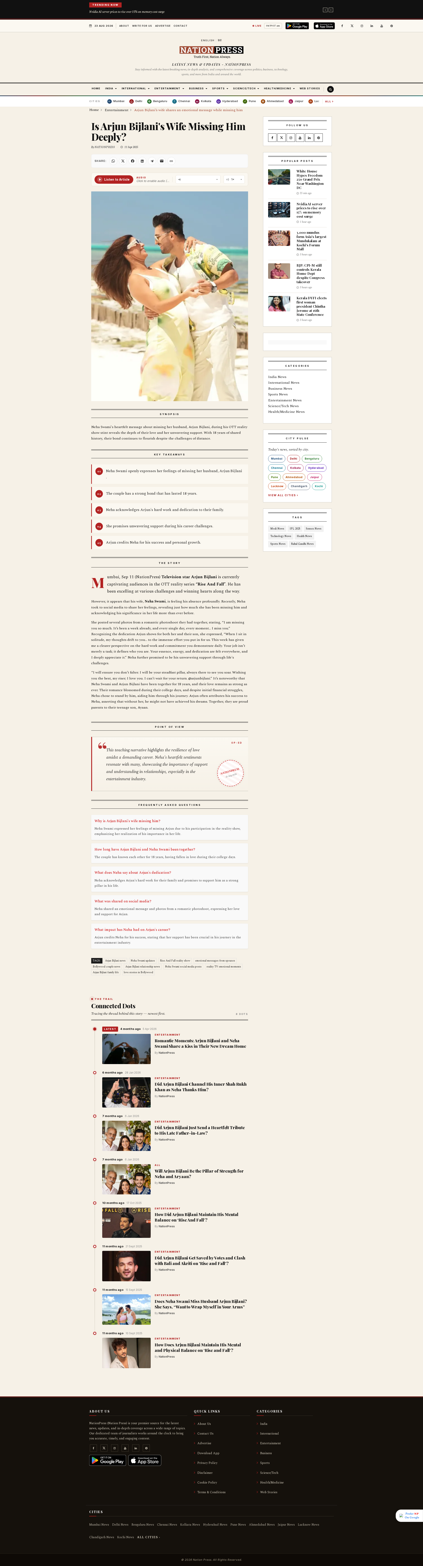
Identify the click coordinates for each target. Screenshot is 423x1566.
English (208, 40)
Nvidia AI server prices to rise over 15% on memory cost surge (127, 11)
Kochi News (125, 1537)
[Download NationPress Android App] (298, 25)
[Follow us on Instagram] (362, 25)
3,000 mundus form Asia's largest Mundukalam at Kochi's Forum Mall (311, 240)
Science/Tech (269, 1473)
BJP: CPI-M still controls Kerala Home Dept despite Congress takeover (311, 273)
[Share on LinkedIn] (142, 161)
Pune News (238, 1524)
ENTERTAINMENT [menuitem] (167, 88)
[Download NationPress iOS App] (325, 25)
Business (266, 1453)
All (329, 101)
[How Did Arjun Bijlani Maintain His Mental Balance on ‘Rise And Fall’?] (126, 1223)
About (124, 25)
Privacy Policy (207, 1463)
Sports (265, 1463)
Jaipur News (286, 1524)
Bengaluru (312, 458)
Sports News (278, 394)
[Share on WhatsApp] (113, 161)
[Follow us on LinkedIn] (371, 25)
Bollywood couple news (106, 967)
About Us (204, 1424)
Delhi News (120, 1524)
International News (283, 382)
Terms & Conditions (211, 1492)
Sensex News (313, 529)
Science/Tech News (283, 406)
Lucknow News (308, 1524)
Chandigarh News (101, 1537)
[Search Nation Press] (330, 89)
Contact (180, 25)
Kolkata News (190, 1524)
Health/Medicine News (286, 411)
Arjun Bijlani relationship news (142, 967)
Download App (208, 1453)
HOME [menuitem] (96, 88)
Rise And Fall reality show (175, 961)
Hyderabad (316, 468)
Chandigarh (299, 486)
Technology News (280, 536)
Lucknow (277, 486)
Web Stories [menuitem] (310, 88)
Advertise (163, 25)
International (269, 1433)
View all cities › (283, 495)
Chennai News (167, 1524)
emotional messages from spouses (215, 961)
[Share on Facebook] (133, 161)
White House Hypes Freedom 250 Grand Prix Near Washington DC (310, 179)
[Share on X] (123, 161)
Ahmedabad (294, 477)
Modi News (277, 529)
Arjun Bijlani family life (106, 972)
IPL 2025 (295, 529)
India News (277, 377)
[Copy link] (171, 161)
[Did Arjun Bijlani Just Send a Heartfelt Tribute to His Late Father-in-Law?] (126, 1136)
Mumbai (276, 458)
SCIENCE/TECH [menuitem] (244, 88)
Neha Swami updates (143, 961)
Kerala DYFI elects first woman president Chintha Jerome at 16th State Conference (312, 306)
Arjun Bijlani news (115, 961)
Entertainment (168, 1035)
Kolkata (295, 468)
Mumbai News (99, 1524)
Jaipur (314, 477)
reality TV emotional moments (224, 967)
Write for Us (142, 25)
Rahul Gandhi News (302, 544)
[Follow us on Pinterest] (391, 25)
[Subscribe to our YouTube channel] (381, 25)
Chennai (277, 468)
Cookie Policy (207, 1482)
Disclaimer (205, 1473)
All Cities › (148, 1537)
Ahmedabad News (262, 1524)
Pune (274, 477)
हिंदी (220, 40)
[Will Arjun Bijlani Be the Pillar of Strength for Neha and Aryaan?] (126, 1179)
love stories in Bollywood (138, 972)
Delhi (293, 458)
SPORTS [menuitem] (218, 88)
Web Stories (268, 1492)
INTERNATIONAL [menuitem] (134, 88)
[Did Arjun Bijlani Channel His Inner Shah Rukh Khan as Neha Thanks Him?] (126, 1092)
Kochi (319, 486)
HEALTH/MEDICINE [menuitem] (277, 88)
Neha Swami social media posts (183, 967)
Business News (280, 388)
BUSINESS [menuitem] (196, 88)
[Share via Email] (162, 161)
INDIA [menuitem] (109, 88)
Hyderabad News (215, 1524)
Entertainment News (285, 400)
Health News (304, 536)
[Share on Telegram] (152, 161)
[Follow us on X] (352, 25)
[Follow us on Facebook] (342, 25)
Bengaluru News (143, 1524)
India (263, 1424)
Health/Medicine (272, 1482)
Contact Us (205, 1433)
